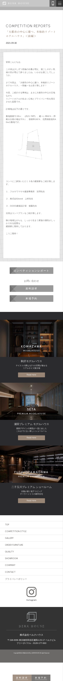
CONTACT (10, 572)
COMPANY (10, 565)
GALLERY (9, 538)
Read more (31, 375)
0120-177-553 (39, 643)
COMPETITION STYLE (16, 531)
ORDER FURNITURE (14, 545)
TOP (7, 524)
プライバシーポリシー (16, 579)
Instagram (32, 600)
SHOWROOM (11, 558)
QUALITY (9, 551)
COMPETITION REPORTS (28, 26)
